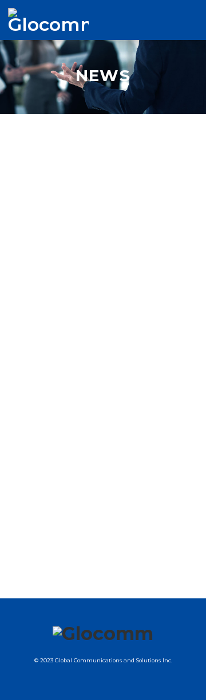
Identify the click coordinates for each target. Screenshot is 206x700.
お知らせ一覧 (27, 220)
